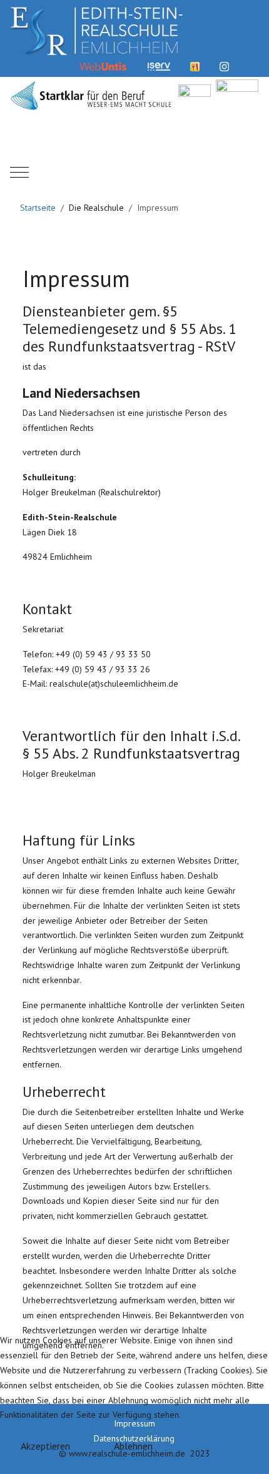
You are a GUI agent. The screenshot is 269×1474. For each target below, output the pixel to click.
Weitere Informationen (135, 1465)
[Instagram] (224, 65)
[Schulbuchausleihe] (253, 65)
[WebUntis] (102, 65)
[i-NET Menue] (195, 65)
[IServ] (159, 65)
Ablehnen (133, 1446)
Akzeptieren (45, 1446)
